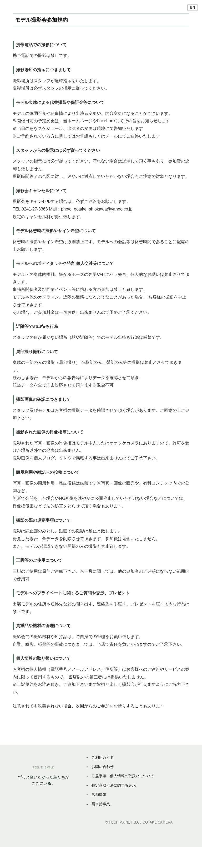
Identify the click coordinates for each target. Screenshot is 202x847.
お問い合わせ (103, 767)
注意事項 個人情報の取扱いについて (123, 776)
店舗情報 (99, 794)
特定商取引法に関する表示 (114, 785)
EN (192, 7)
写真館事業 (101, 804)
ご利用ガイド (103, 757)
